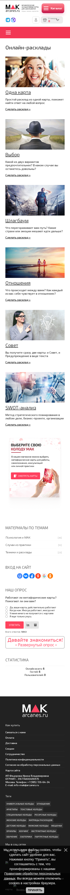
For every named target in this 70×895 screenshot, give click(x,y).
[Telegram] (8, 20)
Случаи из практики (18, 544)
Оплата (9, 737)
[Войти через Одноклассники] (50, 576)
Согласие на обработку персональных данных (32, 764)
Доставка (11, 743)
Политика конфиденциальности (24, 759)
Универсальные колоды (20, 803)
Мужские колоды (38, 825)
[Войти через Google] (44, 576)
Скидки (9, 748)
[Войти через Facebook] (32, 576)
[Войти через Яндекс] (38, 576)
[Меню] (10, 32)
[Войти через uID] (19, 576)
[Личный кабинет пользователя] (35, 20)
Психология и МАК (18, 537)
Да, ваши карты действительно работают (33, 607)
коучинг (23, 831)
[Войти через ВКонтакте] (26, 576)
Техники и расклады (19, 552)
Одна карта (18, 92)
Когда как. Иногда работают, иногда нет (32, 610)
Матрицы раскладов (40, 820)
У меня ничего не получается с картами (31, 613)
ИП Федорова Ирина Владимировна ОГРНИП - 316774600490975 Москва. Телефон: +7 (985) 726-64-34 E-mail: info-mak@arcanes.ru (27, 780)
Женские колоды (16, 820)
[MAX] (13, 20)
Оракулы (11, 831)
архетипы (12, 809)
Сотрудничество (15, 754)
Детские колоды (16, 825)
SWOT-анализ (20, 407)
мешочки (56, 825)
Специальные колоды (19, 814)
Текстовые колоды (31, 809)
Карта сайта (12, 770)
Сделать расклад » (18, 109)
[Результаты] (28, 625)
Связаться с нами (15, 732)
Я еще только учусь (21, 616)
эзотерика (26, 836)
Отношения (18, 282)
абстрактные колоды (43, 831)
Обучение (11, 836)
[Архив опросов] (35, 625)
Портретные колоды (46, 836)
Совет (11, 345)
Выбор (12, 154)
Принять (35, 890)
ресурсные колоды (45, 814)
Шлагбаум (17, 220)
